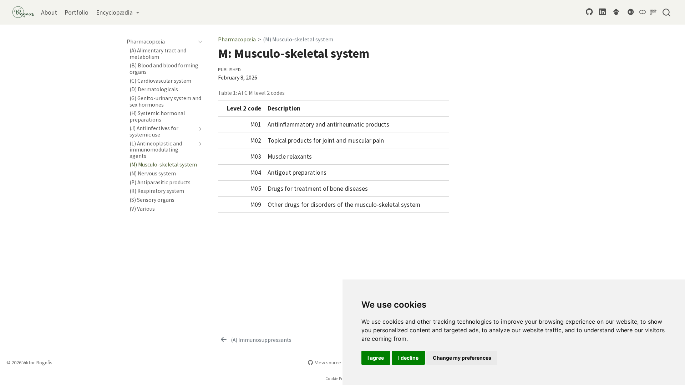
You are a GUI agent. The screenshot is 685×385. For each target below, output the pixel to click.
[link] (117, 12)
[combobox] (667, 12)
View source (328, 362)
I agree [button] (375, 358)
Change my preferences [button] (462, 358)
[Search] (666, 12)
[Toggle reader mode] (653, 12)
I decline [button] (408, 358)
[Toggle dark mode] (642, 12)
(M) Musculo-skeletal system (298, 39)
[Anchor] (444, 96)
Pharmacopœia (237, 39)
